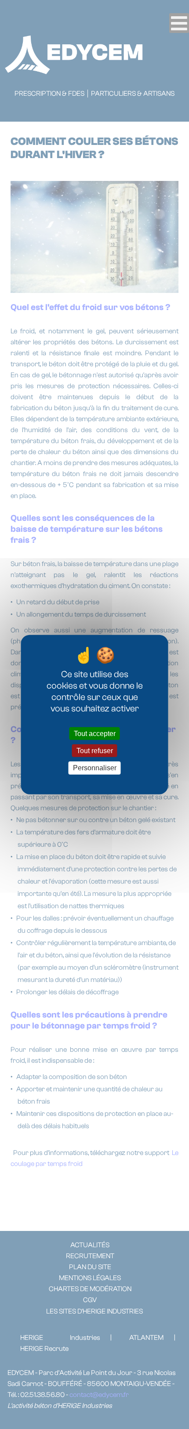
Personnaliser (94, 768)
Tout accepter (95, 733)
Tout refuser (94, 750)
